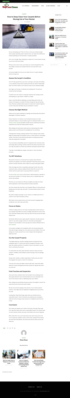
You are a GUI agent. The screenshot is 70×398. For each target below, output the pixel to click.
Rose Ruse (24, 340)
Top (35, 395)
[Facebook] (4, 56)
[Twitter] (4, 60)
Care (42, 5)
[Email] (4, 67)
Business (24, 14)
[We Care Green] (10, 6)
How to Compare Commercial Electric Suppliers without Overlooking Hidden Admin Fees (23, 363)
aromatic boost (15, 174)
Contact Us (31, 387)
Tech (58, 5)
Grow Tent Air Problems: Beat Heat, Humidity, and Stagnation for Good (61, 21)
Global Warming (50, 5)
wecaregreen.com (44, 391)
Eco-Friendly (25, 5)
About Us (39, 387)
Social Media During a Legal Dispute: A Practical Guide (21, 1)
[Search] (66, 6)
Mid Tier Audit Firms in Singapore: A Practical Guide (9, 362)
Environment (35, 5)
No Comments (27, 21)
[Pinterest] (4, 63)
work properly (12, 224)
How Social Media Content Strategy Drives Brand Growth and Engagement (38, 362)
